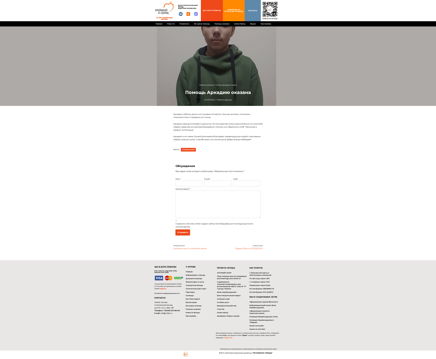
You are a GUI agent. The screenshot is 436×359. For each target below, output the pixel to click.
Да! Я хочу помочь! (212, 11)
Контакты (252, 11)
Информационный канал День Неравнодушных (262, 306)
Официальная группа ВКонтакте (263, 302)
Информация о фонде (195, 275)
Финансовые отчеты (195, 282)
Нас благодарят (193, 299)
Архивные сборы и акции (228, 316)
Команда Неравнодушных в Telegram (261, 321)
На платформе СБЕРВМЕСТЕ (261, 289)
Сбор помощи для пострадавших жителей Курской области (232, 277)
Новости (171, 24)
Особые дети (223, 302)
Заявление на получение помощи (233, 10)
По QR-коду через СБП (259, 279)
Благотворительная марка (228, 296)
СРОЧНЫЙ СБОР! (224, 273)
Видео (253, 24)
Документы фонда (194, 279)
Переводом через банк (259, 285)
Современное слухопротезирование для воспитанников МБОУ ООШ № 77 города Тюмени (231, 285)
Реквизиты (184, 24)
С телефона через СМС (259, 282)
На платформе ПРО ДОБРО (261, 292)
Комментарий (183, 189)
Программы (266, 24)
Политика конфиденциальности (167, 293)
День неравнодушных (226, 292)
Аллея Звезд (239, 24)
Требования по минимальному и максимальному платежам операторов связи (248, 349)
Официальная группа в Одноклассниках (259, 312)
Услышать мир (223, 299)
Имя (178, 179)
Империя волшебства (226, 306)
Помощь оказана (221, 24)
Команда (190, 296)
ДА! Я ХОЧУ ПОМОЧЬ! (165, 267)
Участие (220, 309)
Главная (159, 24)
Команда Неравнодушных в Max (263, 317)
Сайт (235, 179)
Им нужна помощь (202, 24)
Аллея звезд (222, 313)
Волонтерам (191, 302)
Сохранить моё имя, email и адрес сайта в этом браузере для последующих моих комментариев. (214, 225)
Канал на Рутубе (256, 326)
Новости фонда (224, 100)
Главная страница (206, 85)
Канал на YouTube (257, 329)
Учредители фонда (194, 285)
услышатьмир (188, 150)
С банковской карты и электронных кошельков (260, 274)
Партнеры (190, 292)
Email (207, 179)
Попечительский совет (196, 289)
